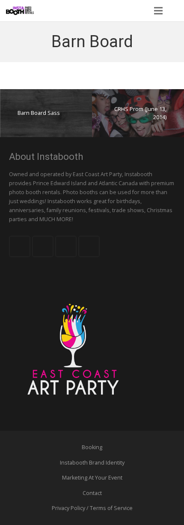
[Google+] (66, 246)
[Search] (175, 10)
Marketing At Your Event (92, 477)
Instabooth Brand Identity (92, 462)
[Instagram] (89, 246)
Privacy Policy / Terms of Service (92, 508)
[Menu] (158, 10)
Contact (92, 493)
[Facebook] (19, 246)
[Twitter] (42, 246)
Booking (92, 447)
